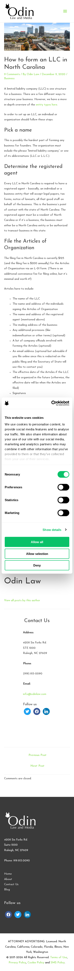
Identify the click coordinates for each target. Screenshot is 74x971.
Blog (7, 889)
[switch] (63, 487)
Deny (37, 565)
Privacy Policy (17, 962)
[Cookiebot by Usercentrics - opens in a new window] (52, 403)
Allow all (37, 542)
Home (8, 874)
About (8, 879)
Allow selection (37, 553)
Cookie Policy (36, 962)
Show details (52, 529)
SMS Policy (58, 962)
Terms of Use (58, 957)
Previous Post (37, 755)
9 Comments (12, 74)
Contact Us (11, 884)
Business (9, 78)
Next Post (37, 765)
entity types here (46, 104)
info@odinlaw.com (34, 694)
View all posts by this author (22, 600)
